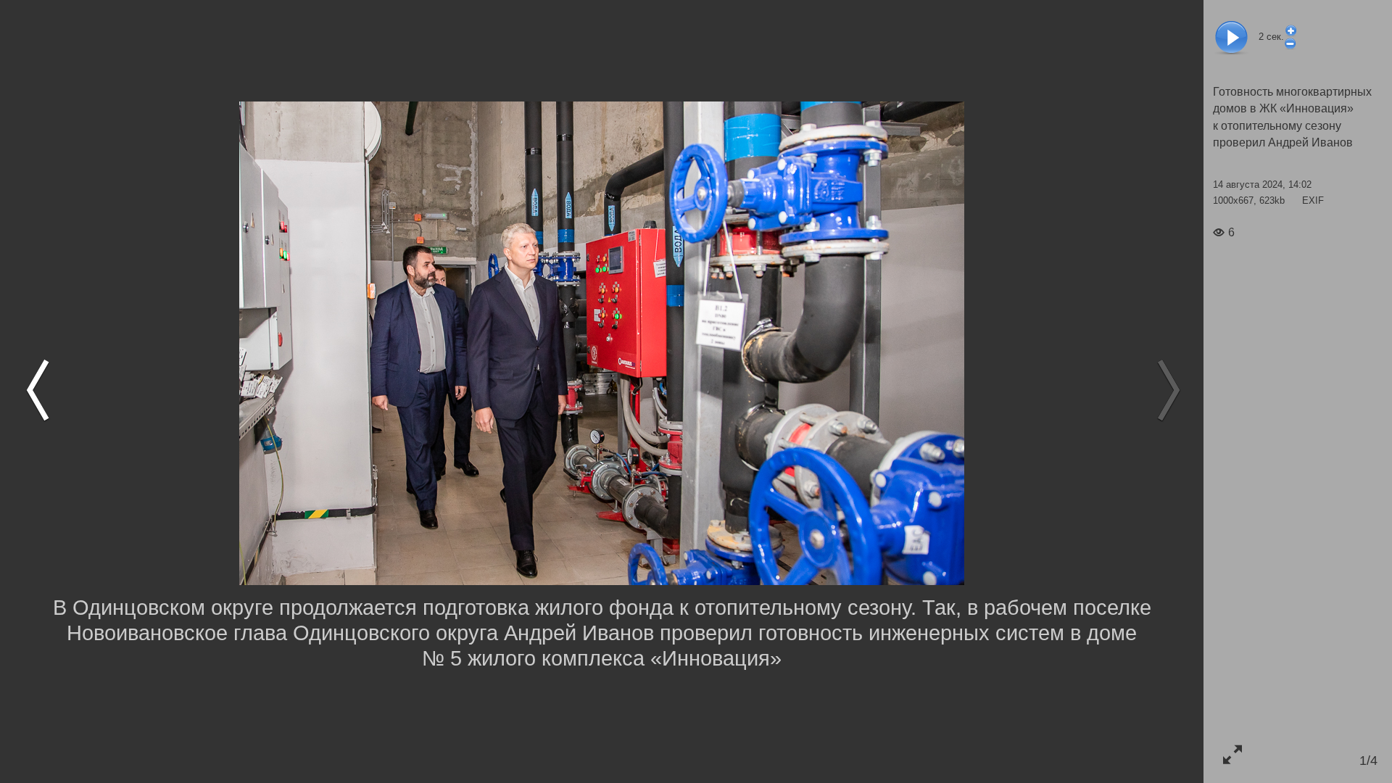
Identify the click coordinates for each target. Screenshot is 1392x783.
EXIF (1313, 200)
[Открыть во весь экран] (1232, 754)
